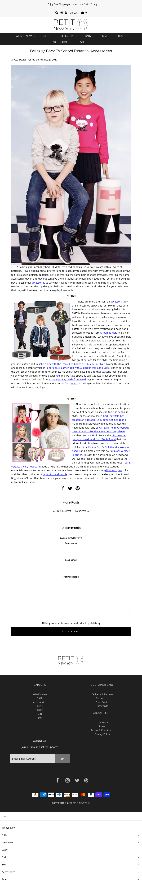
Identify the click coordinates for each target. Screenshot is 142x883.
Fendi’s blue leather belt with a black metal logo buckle (77, 367)
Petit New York (81, 803)
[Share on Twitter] (70, 489)
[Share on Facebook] (63, 489)
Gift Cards (102, 706)
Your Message (71, 576)
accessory (116, 301)
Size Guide (102, 702)
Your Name (71, 543)
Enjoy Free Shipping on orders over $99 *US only (72, 4)
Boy (120, 36)
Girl (104, 36)
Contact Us (102, 698)
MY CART (78, 12)
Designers (67, 36)
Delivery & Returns (102, 694)
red (57, 375)
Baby (88, 36)
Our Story (102, 722)
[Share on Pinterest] (78, 489)
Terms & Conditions (102, 730)
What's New (24, 36)
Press (102, 726)
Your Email (71, 559)
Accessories (60, 42)
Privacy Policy (102, 734)
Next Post (80, 511)
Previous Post (63, 511)
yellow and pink (113, 470)
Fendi (74, 383)
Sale (83, 42)
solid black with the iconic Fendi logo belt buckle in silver (72, 364)
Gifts (46, 36)
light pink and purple (55, 474)
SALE (40, 698)
